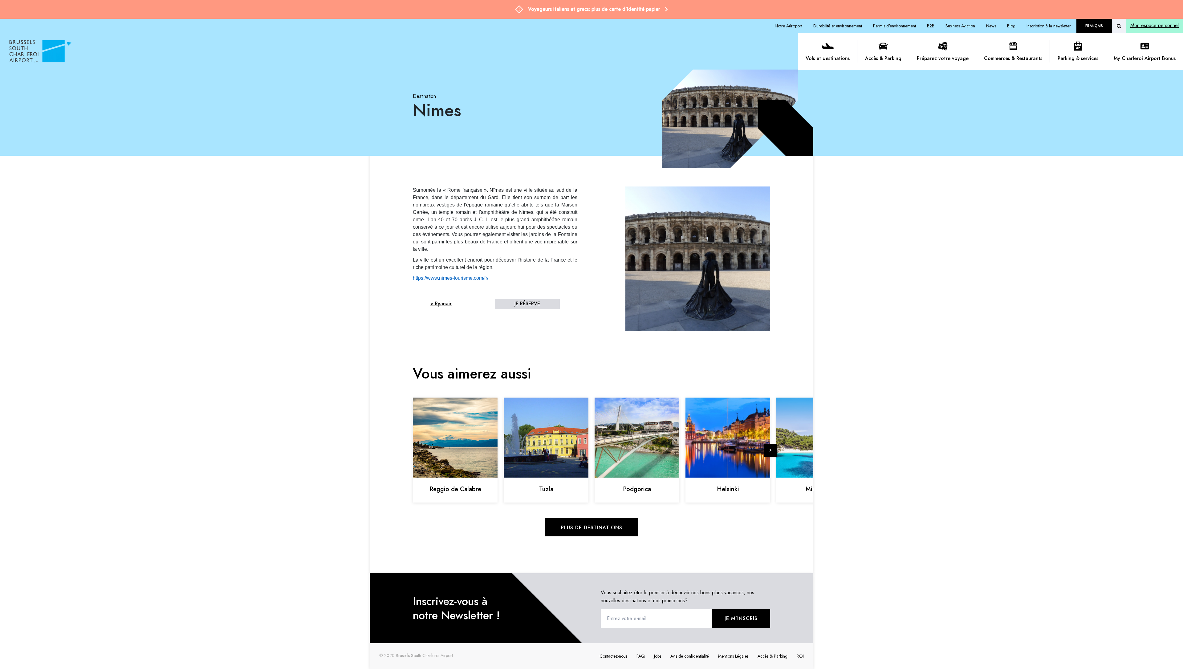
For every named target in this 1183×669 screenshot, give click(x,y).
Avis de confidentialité (689, 656)
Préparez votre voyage (943, 58)
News (991, 26)
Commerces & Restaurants (1013, 58)
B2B (930, 26)
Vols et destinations (828, 58)
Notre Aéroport (788, 26)
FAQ (640, 656)
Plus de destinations (591, 527)
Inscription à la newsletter (1048, 26)
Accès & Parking (883, 58)
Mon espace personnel (1154, 25)
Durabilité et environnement (837, 26)
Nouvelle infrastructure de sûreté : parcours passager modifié (594, 9)
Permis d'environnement (894, 26)
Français (1094, 26)
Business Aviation (960, 26)
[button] (770, 450)
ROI (800, 656)
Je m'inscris (741, 618)
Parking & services (1078, 58)
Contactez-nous (613, 656)
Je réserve (527, 303)
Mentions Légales (733, 656)
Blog (1011, 26)
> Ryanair (441, 303)
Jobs (657, 656)
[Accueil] (401, 51)
